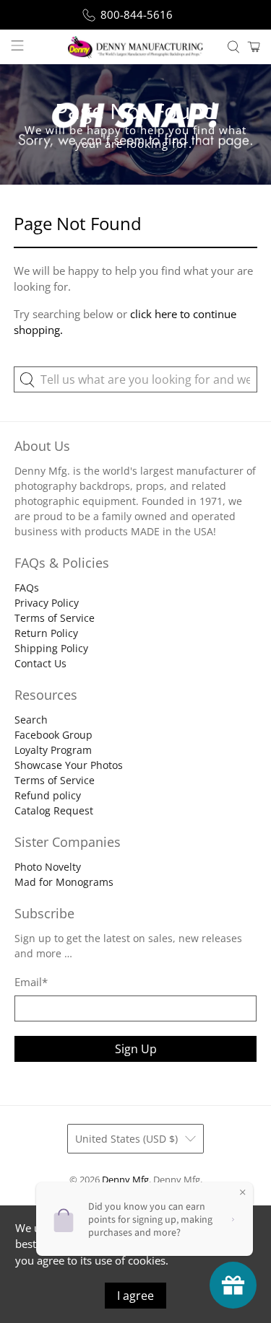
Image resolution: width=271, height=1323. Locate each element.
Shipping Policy (51, 648)
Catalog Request (53, 810)
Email (31, 982)
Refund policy (47, 795)
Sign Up (136, 1049)
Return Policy (46, 633)
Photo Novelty (47, 867)
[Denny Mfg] (136, 47)
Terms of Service (54, 618)
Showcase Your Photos (68, 765)
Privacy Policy (46, 603)
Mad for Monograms (63, 882)
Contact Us (40, 663)
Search (31, 719)
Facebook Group (53, 735)
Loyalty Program (53, 750)
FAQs (26, 587)
